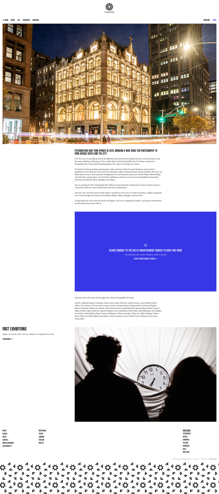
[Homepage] (109, 9)
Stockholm (187, 434)
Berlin (185, 437)
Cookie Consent (212, 459)
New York (186, 452)
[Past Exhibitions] (145, 374)
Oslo (184, 449)
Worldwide (187, 430)
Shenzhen (186, 446)
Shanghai (186, 440)
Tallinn (185, 443)
